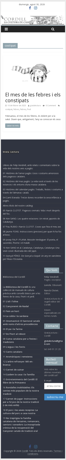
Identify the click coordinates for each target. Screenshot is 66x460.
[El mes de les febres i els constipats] (33, 57)
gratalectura (35, 105)
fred (29, 109)
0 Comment (50, 105)
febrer (16, 109)
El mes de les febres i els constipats (32, 97)
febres (23, 109)
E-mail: (48, 380)
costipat (8, 109)
